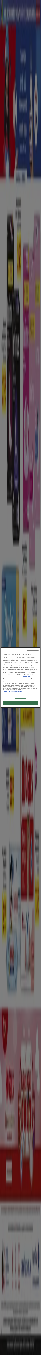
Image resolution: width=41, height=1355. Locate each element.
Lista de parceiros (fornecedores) (12, 691)
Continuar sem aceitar (32, 650)
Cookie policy (26, 676)
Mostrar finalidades (20, 698)
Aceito (20, 703)
